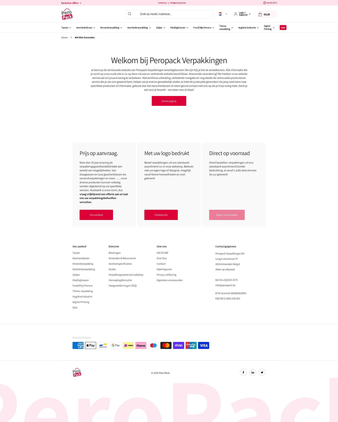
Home (64, 37)
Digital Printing (268, 27)
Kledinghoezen (177, 27)
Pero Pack (164, 373)
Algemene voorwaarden (170, 280)
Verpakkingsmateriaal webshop (126, 274)
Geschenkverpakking (137, 27)
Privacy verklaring (166, 274)
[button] (267, 14)
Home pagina (169, 101)
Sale (283, 27)
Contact (161, 263)
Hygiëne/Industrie (247, 27)
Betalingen (115, 252)
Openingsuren (164, 269)
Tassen (64, 27)
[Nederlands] (223, 14)
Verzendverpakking (109, 27)
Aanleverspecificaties (120, 263)
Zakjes (159, 27)
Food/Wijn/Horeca (202, 27)
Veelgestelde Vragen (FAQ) (123, 285)
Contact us (162, 3)
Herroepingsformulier (120, 280)
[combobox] (170, 14)
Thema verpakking (224, 27)
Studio (112, 269)
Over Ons (162, 258)
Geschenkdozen (84, 27)
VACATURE (162, 252)
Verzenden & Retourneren (122, 258)
